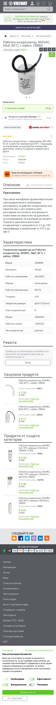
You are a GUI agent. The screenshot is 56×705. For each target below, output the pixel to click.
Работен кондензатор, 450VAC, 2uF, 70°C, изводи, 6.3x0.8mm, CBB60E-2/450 (34, 448)
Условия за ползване (14, 626)
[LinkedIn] (40, 538)
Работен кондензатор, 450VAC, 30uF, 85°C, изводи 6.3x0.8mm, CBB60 (34, 500)
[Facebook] (20, 538)
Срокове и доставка (13, 631)
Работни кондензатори (29, 400)
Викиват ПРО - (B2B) (13, 620)
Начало (7, 562)
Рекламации (9, 567)
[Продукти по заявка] (38, 3)
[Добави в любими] (51, 136)
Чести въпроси (11, 594)
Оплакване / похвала (14, 610)
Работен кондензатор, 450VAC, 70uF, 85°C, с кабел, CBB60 (34, 381)
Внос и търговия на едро (15, 604)
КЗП (5, 642)
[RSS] (46, 538)
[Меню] (5, 3)
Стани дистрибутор (13, 636)
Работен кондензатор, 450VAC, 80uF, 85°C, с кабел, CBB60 (34, 407)
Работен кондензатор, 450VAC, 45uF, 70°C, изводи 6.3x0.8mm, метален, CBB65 (34, 474)
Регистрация (9, 599)
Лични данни (9, 615)
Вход (28, 362)
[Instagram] (33, 538)
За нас (6, 572)
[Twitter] (27, 538)
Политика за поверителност (39, 650)
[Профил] (32, 3)
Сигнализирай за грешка (41, 185)
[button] (9, 650)
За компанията (11, 588)
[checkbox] (5, 679)
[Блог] (14, 538)
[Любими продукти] (43, 3)
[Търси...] (49, 9)
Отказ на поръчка (12, 583)
